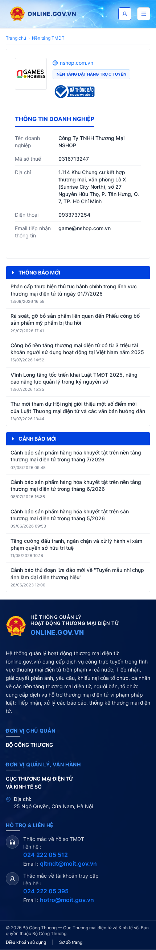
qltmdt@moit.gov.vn (68, 863)
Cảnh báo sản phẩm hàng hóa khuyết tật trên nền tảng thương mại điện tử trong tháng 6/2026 (76, 485)
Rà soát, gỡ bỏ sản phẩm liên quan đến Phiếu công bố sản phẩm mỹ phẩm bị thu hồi (75, 319)
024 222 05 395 (46, 891)
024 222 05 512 (45, 854)
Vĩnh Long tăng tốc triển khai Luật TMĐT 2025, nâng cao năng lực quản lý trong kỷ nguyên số (74, 378)
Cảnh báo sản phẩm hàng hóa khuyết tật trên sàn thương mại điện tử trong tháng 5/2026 (70, 514)
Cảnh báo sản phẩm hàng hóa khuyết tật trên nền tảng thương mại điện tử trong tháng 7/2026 (76, 455)
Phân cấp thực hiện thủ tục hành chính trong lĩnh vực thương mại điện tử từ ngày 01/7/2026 (74, 289)
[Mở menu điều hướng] (143, 13)
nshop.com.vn (76, 63)
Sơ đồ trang (70, 942)
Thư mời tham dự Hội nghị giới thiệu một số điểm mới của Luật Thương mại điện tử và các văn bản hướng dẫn (78, 407)
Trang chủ (16, 38)
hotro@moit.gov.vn (67, 899)
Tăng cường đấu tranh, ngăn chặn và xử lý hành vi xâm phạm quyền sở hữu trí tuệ (76, 544)
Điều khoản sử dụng (26, 942)
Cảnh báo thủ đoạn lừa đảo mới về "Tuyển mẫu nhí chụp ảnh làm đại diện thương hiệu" (77, 573)
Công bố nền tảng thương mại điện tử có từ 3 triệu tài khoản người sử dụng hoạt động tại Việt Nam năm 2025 (77, 348)
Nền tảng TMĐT (48, 38)
